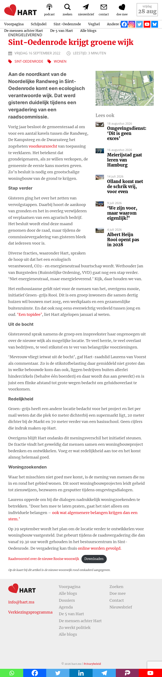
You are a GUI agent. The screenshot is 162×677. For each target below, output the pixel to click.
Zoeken (116, 586)
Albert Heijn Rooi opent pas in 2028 (123, 239)
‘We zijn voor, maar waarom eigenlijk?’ (122, 213)
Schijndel (38, 24)
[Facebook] (124, 24)
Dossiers (67, 600)
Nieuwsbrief (120, 607)
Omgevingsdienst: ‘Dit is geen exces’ (125, 133)
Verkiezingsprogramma (30, 612)
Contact (116, 600)
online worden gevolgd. (100, 548)
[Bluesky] (154, 24)
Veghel (94, 24)
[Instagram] (131, 24)
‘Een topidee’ (29, 314)
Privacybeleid (92, 663)
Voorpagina (14, 24)
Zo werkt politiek (74, 627)
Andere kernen (119, 24)
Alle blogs (88, 30)
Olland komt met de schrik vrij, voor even (125, 186)
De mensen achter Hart (23, 30)
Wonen (60, 61)
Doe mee (117, 593)
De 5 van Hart (61, 30)
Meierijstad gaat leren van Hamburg (124, 160)
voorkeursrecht (43, 146)
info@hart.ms (21, 602)
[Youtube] (147, 24)
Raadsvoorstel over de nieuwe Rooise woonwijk (43, 559)
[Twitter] (139, 24)
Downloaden (94, 559)
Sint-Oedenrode (67, 24)
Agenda (66, 607)
